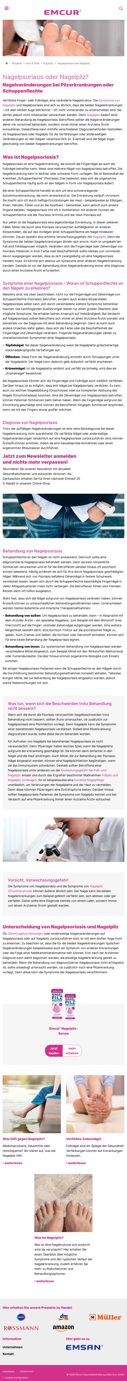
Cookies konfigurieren (16, 1377)
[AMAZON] (64, 1328)
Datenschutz (27, 1371)
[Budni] (21, 1317)
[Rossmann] (21, 1328)
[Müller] (106, 1317)
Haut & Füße (32, 63)
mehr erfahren (72, 1051)
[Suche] (121, 8)
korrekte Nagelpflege (89, 780)
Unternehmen (12, 1347)
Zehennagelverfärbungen (25, 933)
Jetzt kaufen (54, 1051)
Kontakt (8, 1354)
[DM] (63, 1317)
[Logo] (62, 9)
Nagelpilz (48, 63)
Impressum (9, 1371)
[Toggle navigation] (7, 8)
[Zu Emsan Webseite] (84, 1347)
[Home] (6, 63)
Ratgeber (17, 63)
